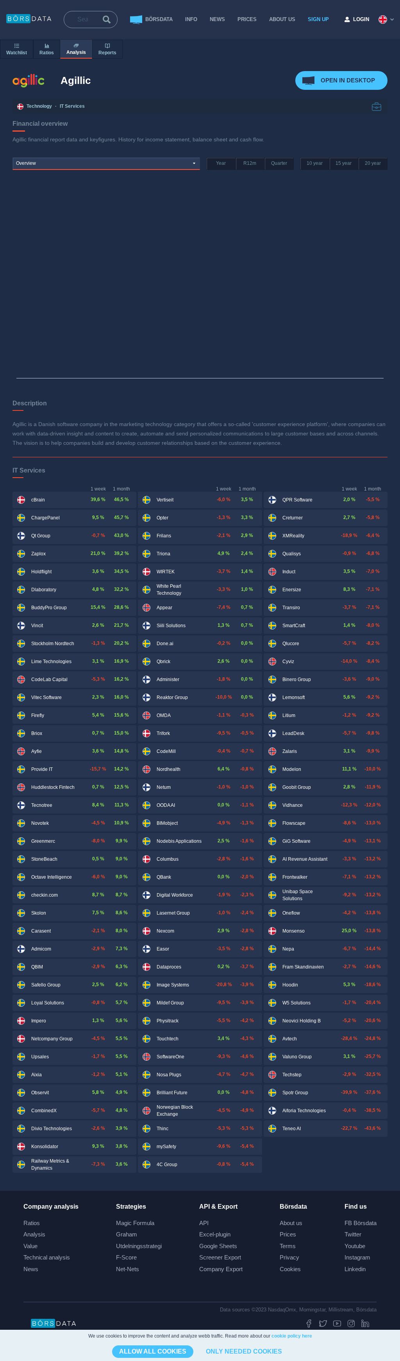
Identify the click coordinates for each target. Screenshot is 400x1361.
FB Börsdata (361, 1223)
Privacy (289, 1257)
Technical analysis (46, 1257)
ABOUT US (282, 19)
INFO (191, 19)
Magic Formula (135, 1223)
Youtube (355, 1246)
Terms (288, 1246)
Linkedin (355, 1269)
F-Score (126, 1257)
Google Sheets (218, 1246)
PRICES (247, 19)
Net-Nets (127, 1269)
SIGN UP (318, 19)
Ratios (31, 1223)
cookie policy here (291, 1336)
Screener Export (220, 1257)
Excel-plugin (214, 1234)
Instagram (357, 1257)
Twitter (353, 1234)
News (217, 19)
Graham (126, 1234)
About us (291, 1223)
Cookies (290, 1269)
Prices (288, 1234)
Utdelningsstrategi (139, 1246)
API (204, 1223)
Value (30, 1246)
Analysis (34, 1234)
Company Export (221, 1269)
